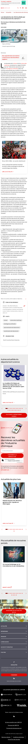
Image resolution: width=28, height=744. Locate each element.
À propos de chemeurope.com (14, 728)
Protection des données (14, 739)
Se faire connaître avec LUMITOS (13, 722)
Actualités (4, 626)
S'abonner (14, 675)
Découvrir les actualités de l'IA (14, 611)
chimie (15, 63)
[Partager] (20, 8)
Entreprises (4, 631)
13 (9, 410)
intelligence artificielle (12, 68)
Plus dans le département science (14, 415)
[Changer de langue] (23, 8)
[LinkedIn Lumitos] (14, 716)
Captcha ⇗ (20, 462)
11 (22, 408)
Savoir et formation (7, 647)
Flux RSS (3, 652)
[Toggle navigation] (26, 8)
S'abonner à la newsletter (12, 455)
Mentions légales (6, 737)
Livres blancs (5, 641)
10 (20, 408)
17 (15, 410)
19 (18, 410)
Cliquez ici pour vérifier (14, 460)
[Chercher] (18, 8)
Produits (3, 636)
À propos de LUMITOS (13, 725)
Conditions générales (18, 737)
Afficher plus (5, 470)
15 (12, 410)
